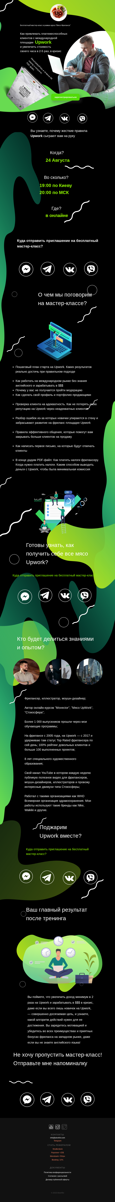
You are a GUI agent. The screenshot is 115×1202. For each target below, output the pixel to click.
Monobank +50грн (57, 1156)
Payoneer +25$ (57, 1153)
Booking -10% (57, 1160)
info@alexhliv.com (57, 1138)
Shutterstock (58, 1149)
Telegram (57, 1141)
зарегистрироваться (66, 97)
